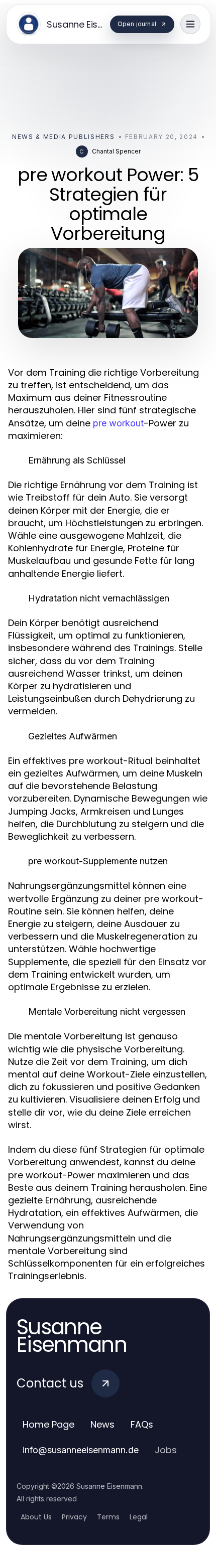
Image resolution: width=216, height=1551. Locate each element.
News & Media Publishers (63, 136)
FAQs (142, 1424)
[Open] (190, 24)
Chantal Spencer (116, 151)
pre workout (118, 423)
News (102, 1424)
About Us (36, 1517)
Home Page (48, 1424)
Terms (108, 1517)
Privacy (74, 1517)
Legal (139, 1517)
